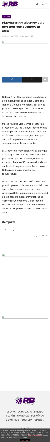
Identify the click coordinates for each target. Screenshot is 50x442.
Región (10, 415)
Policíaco (37, 415)
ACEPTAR (25, 440)
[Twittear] (32, 80)
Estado (38, 411)
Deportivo (12, 419)
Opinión (39, 419)
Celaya (6, 17)
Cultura (26, 419)
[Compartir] (12, 80)
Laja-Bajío (25, 411)
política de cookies (35, 436)
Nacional (23, 415)
